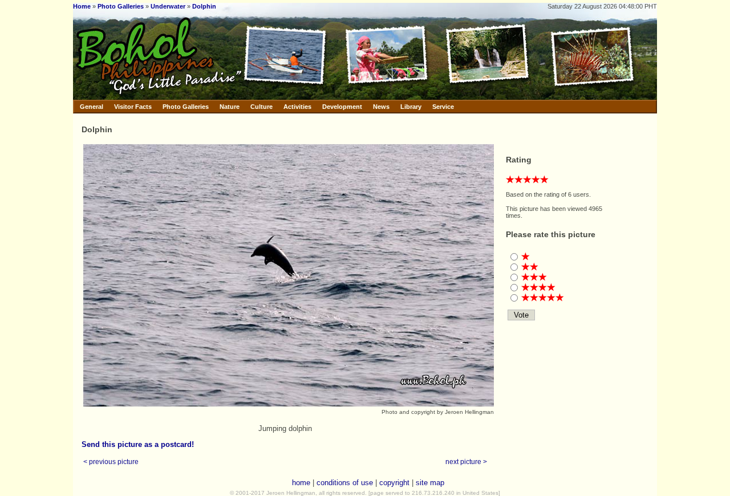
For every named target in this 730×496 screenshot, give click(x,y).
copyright (394, 482)
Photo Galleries (121, 6)
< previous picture (111, 461)
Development (342, 106)
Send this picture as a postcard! (138, 444)
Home (82, 6)
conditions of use (345, 482)
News (381, 106)
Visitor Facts (133, 106)
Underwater (168, 6)
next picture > (466, 461)
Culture (261, 106)
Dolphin (204, 6)
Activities (297, 106)
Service (443, 106)
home (301, 482)
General (91, 106)
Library (410, 106)
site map (430, 482)
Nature (230, 106)
